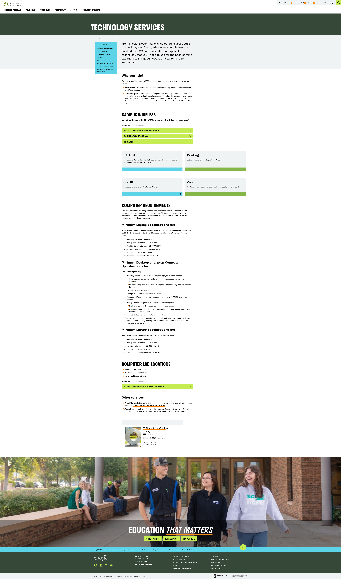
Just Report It (216, 556)
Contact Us (176, 565)
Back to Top (243, 547)
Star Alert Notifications (105, 63)
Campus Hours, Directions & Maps (185, 562)
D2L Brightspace (102, 51)
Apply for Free (152, 538)
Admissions (30, 10)
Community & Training (91, 10)
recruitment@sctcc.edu (143, 564)
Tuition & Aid (45, 10)
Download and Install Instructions (149, 406)
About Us (74, 10)
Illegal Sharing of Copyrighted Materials (144, 386)
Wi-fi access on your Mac (136, 136)
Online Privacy (216, 562)
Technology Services (105, 48)
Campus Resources (116, 38)
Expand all (127, 125)
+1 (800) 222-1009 (141, 562)
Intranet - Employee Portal (182, 568)
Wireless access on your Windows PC (142, 130)
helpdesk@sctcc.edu (150, 432)
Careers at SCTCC (179, 559)
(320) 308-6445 (148, 434)
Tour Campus (171, 538)
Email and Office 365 (104, 54)
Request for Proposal (218, 565)
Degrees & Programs (12, 10)
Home (96, 38)
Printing (193, 155)
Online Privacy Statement (105, 66)
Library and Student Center (136, 376)
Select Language (329, 3)
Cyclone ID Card (102, 57)
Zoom (191, 182)
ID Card (129, 155)
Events (319, 3)
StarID (99, 60)
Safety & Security (217, 568)
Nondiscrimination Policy (220, 559)
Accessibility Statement (181, 556)
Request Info (189, 538)
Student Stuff (60, 10)
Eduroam (128, 141)
